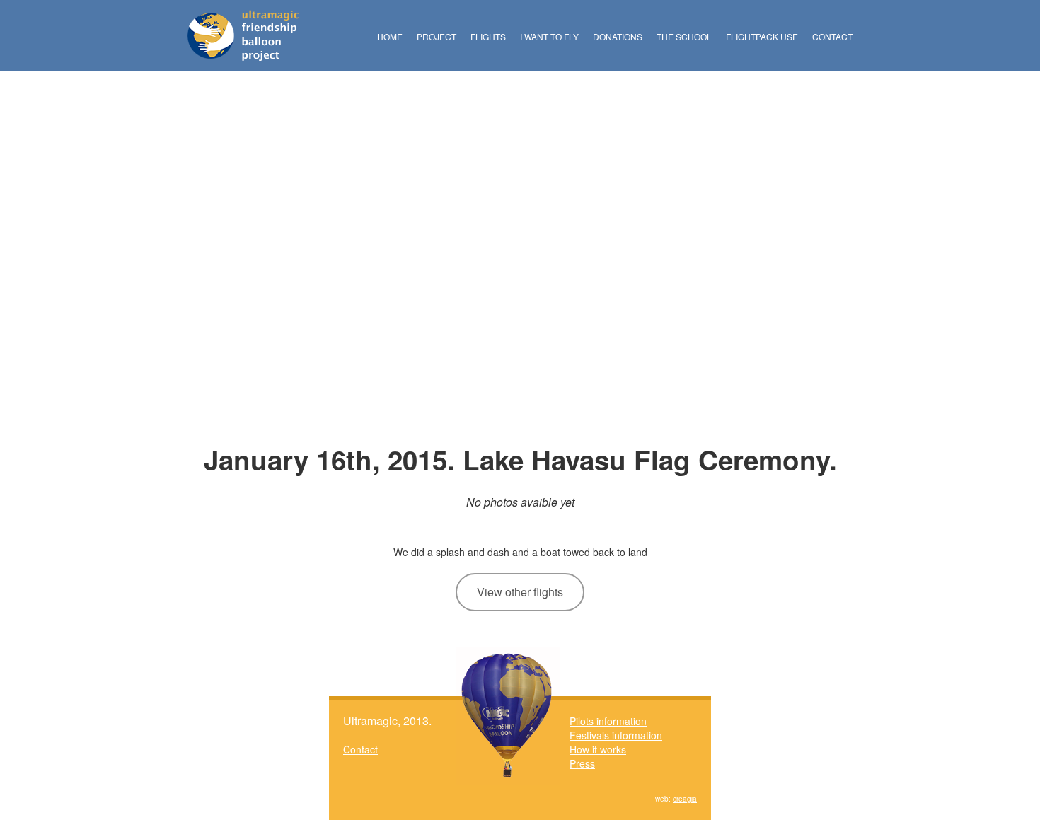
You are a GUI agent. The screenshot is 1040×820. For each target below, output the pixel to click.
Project (436, 36)
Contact (832, 36)
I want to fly (549, 36)
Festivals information (616, 735)
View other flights (520, 592)
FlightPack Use (762, 36)
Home (390, 36)
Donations (617, 36)
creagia (685, 799)
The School (684, 36)
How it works (598, 749)
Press (582, 763)
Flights (488, 36)
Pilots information (608, 721)
